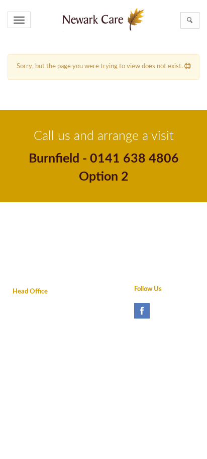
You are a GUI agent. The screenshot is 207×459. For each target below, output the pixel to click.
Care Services (147, 249)
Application (143, 265)
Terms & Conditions (40, 232)
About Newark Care (156, 216)
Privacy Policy (32, 216)
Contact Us (29, 249)
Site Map (25, 265)
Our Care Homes (152, 232)
